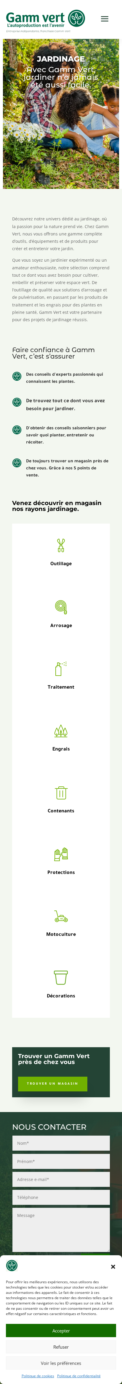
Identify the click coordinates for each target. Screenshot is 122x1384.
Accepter (61, 1331)
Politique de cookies (38, 1375)
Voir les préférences (61, 1363)
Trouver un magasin (52, 1084)
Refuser (61, 1347)
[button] (113, 1267)
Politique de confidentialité (79, 1375)
